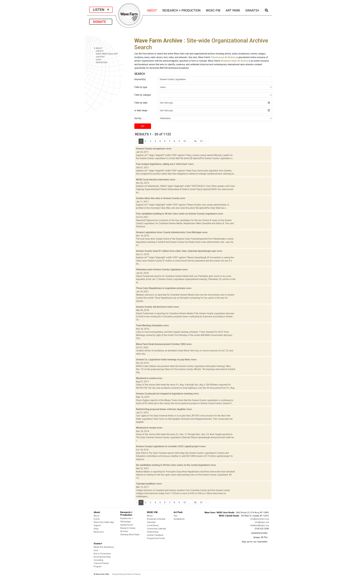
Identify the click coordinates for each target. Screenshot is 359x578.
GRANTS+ (252, 10)
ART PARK (233, 10)
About (96, 516)
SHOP (98, 59)
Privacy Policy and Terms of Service (126, 574)
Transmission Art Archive (223, 57)
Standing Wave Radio (130, 534)
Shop (96, 529)
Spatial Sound (126, 525)
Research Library (127, 528)
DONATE (101, 22)
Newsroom (99, 532)
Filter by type (140, 87)
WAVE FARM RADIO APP (106, 54)
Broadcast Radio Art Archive (234, 60)
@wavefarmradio (259, 533)
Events (97, 519)
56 (195, 141)
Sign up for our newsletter (255, 542)
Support (97, 525)
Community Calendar (156, 529)
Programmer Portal (156, 538)
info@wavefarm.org (259, 519)
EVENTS (99, 51)
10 (184, 141)
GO (142, 126)
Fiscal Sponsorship (102, 557)
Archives (124, 531)
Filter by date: (141, 102)
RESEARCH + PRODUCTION (182, 10)
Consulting (98, 560)
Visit (175, 516)
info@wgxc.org (262, 522)
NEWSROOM (101, 62)
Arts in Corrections (102, 553)
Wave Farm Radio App (104, 522)
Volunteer (151, 522)
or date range (140, 110)
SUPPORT (100, 57)
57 (201, 141)
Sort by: (138, 118)
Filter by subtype (142, 95)
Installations (179, 519)
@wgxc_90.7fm (260, 537)
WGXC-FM (213, 10)
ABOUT (152, 10)
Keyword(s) (140, 79)
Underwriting (152, 532)
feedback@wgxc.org (259, 525)
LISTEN (100, 10)
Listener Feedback (155, 535)
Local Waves (152, 525)
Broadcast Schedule (156, 519)
